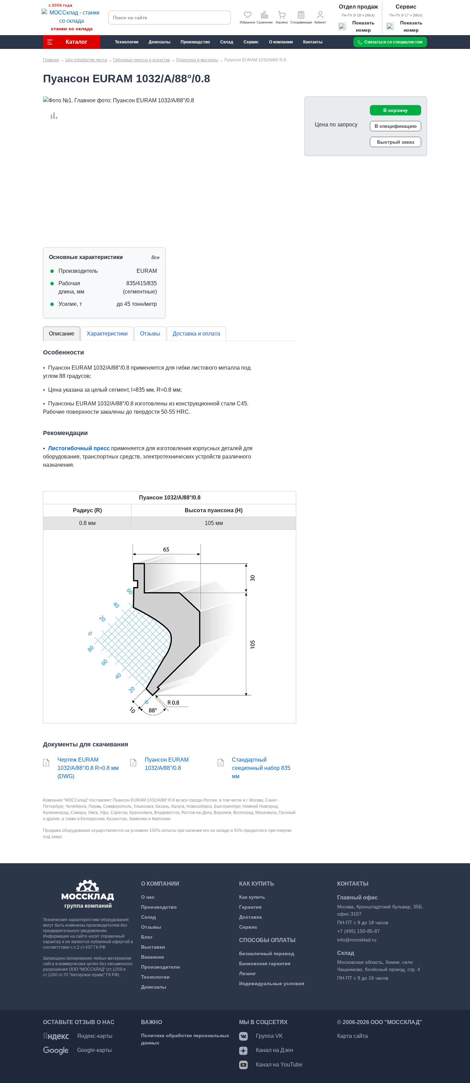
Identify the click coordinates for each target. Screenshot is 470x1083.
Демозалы (153, 987)
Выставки (153, 947)
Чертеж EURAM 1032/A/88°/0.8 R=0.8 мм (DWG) (88, 768)
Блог (147, 937)
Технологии (155, 977)
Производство (159, 907)
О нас (147, 897)
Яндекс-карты (95, 1036)
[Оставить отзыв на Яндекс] (56, 1036)
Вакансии (152, 957)
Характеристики (107, 334)
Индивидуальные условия (271, 983)
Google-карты (94, 1050)
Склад (148, 917)
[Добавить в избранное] (51, 107)
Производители (160, 967)
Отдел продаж (358, 7)
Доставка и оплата (196, 334)
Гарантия (250, 907)
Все (155, 257)
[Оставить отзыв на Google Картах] (56, 1050)
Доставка (250, 917)
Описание (61, 334)
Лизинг (247, 973)
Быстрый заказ (395, 142)
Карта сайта (352, 1036)
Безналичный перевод (266, 953)
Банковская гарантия (264, 963)
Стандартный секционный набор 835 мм (261, 768)
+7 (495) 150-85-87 (358, 931)
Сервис (406, 7)
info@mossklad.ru (356, 939)
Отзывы (150, 334)
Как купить (252, 897)
